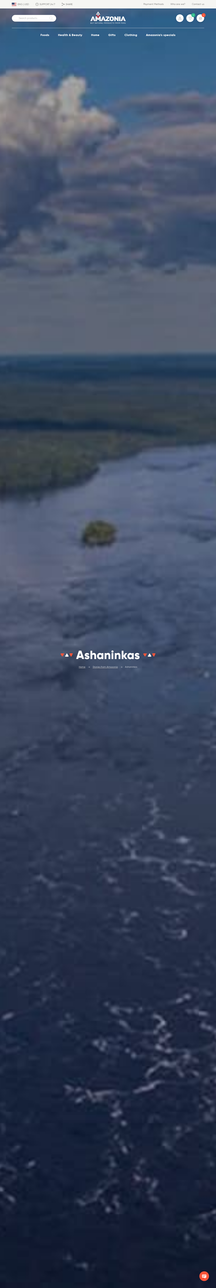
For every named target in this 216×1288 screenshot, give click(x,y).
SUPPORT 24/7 (47, 4)
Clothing (130, 35)
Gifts (112, 35)
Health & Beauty (70, 35)
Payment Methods (153, 4)
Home (95, 35)
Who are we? (177, 4)
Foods (44, 35)
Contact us (198, 4)
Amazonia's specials (161, 35)
